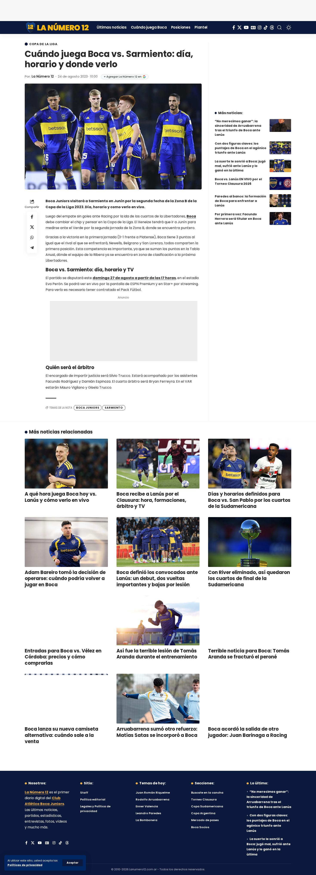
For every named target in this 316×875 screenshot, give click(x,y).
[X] (239, 27)
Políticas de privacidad (25, 865)
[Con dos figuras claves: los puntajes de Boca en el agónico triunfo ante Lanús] (280, 147)
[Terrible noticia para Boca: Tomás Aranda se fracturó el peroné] (249, 620)
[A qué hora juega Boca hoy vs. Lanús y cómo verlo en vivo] (66, 464)
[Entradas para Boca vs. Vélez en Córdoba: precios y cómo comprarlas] (66, 620)
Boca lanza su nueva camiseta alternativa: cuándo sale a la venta (61, 735)
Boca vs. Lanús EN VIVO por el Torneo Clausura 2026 (238, 181)
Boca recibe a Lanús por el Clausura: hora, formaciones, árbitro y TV (151, 500)
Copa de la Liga (43, 44)
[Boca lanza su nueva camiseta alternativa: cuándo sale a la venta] (66, 699)
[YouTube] (246, 27)
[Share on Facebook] (32, 217)
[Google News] (253, 27)
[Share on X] (32, 227)
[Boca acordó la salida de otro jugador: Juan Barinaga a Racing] (249, 699)
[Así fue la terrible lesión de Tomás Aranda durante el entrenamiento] (158, 620)
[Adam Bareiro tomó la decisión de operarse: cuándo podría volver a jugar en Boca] (66, 542)
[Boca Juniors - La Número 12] (57, 27)
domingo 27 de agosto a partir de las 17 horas (134, 277)
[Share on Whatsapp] (32, 237)
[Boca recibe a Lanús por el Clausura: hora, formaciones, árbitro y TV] (158, 464)
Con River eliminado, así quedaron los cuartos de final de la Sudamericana (249, 578)
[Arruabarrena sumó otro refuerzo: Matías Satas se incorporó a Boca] (158, 699)
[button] (72, 862)
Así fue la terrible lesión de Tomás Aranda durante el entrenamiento (157, 653)
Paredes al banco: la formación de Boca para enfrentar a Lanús (240, 201)
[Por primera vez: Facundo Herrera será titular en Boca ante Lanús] (280, 218)
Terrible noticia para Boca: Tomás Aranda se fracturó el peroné (248, 653)
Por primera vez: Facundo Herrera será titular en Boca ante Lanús (238, 218)
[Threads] (272, 27)
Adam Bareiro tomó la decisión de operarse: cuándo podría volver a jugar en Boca (65, 578)
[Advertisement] (158, 9)
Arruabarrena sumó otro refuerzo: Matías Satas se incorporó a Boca (157, 732)
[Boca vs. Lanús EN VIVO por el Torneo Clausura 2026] (280, 183)
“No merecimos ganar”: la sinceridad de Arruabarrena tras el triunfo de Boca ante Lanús (238, 128)
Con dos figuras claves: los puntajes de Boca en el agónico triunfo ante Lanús (240, 148)
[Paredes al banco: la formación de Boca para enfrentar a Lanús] (280, 200)
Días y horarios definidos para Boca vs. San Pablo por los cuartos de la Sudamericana (249, 500)
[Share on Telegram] (32, 248)
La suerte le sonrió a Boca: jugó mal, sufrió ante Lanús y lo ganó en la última (240, 166)
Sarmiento (114, 407)
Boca (191, 216)
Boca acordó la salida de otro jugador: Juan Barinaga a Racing (247, 732)
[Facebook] (233, 27)
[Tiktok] (266, 27)
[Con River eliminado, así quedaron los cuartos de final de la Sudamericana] (249, 542)
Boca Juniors (87, 407)
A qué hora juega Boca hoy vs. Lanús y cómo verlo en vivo (61, 497)
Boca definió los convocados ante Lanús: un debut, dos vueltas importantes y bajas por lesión (157, 578)
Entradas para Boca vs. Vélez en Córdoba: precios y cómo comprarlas (63, 656)
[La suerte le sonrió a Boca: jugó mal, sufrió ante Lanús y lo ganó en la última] (280, 165)
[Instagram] (260, 27)
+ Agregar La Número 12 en (122, 77)
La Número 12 (43, 76)
